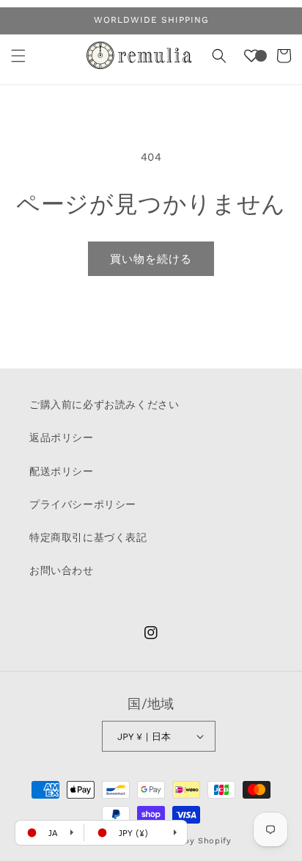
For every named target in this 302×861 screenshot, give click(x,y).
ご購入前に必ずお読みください (104, 404)
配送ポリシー (61, 471)
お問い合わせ (61, 570)
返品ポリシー (61, 437)
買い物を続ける (151, 259)
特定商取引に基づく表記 (88, 537)
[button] (18, 56)
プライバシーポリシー (82, 504)
